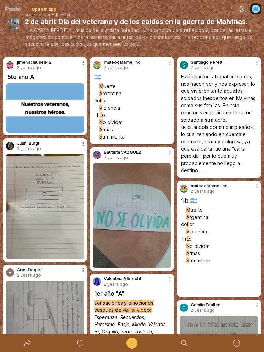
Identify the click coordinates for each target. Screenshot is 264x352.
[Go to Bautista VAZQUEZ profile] (97, 155)
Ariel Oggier (29, 269)
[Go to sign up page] (255, 8)
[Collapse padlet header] (252, 22)
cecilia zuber (38, 14)
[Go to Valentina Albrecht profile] (97, 281)
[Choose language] (241, 8)
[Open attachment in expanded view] (45, 108)
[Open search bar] (184, 343)
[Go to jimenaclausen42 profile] (10, 65)
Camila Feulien (205, 304)
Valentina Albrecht (122, 278)
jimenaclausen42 (34, 62)
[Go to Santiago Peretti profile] (184, 65)
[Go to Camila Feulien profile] (184, 308)
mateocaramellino (122, 62)
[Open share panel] (27, 343)
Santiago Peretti (207, 62)
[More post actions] (78, 65)
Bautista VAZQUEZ (122, 152)
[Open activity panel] (80, 343)
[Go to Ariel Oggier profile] (10, 272)
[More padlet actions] (236, 343)
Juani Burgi (28, 143)
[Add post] (132, 343)
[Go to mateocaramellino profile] (97, 65)
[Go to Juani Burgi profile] (10, 146)
